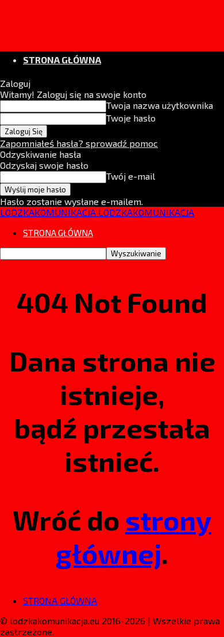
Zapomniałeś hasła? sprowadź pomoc (79, 143)
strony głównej (133, 536)
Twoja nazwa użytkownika (159, 105)
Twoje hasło (131, 117)
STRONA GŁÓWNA (62, 59)
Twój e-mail (130, 175)
